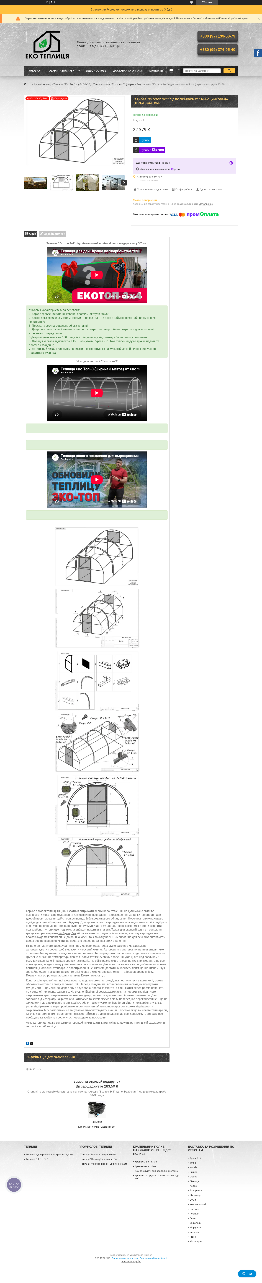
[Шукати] (229, 70)
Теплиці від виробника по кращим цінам (49, 1154)
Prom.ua (148, 1255)
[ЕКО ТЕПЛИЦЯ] (47, 44)
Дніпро (193, 1171)
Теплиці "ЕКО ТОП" (37, 1159)
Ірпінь (193, 1162)
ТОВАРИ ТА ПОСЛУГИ (60, 70)
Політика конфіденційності (153, 1258)
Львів (193, 1218)
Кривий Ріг (196, 1158)
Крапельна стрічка (145, 1166)
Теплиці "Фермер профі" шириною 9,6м (103, 1163)
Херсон (194, 1185)
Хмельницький (198, 1204)
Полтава (194, 1209)
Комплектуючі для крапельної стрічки (156, 1170)
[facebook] (27, 1043)
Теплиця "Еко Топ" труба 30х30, (72, 84)
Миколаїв (195, 1222)
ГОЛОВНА (34, 70)
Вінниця (194, 1181)
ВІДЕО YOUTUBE (96, 70)
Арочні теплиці (42, 84)
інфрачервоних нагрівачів (72, 960)
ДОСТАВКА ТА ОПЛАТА (127, 70)
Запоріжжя (196, 1190)
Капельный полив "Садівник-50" (96, 1126)
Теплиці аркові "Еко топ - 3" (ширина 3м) (117, 84)
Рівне (193, 1236)
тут (102, 975)
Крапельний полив (146, 1161)
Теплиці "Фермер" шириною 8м (98, 1159)
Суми (193, 1199)
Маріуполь (196, 1227)
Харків (193, 1167)
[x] (31, 1043)
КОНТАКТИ (156, 70)
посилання (99, 1017)
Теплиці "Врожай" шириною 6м (98, 1154)
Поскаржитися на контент (125, 1258)
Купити (145, 140)
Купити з (146, 149)
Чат (250, 1273)
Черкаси (194, 1213)
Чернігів (194, 1232)
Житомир (195, 1195)
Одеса (193, 1176)
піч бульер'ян (67, 933)
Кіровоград (196, 1241)
